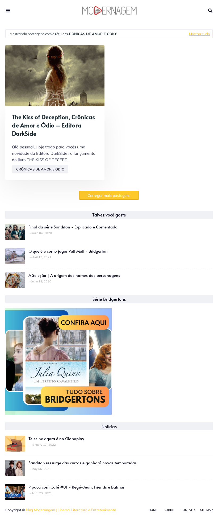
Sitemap (206, 510)
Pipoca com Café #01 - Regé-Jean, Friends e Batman (76, 487)
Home (153, 510)
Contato (188, 510)
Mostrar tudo (199, 34)
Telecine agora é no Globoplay (56, 438)
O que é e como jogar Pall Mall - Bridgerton (68, 251)
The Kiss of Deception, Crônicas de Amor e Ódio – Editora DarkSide (53, 125)
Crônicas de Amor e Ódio (40, 169)
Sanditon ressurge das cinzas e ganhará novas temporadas (82, 462)
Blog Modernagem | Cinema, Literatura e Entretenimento (71, 510)
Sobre (169, 510)
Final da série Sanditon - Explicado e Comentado (73, 227)
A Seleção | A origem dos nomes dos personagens (74, 275)
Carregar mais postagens (109, 195)
